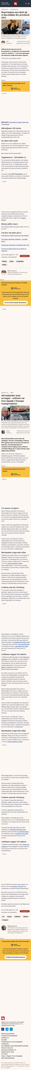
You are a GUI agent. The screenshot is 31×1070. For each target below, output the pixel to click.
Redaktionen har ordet (7, 1052)
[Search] (26, 4)
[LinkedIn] (11, 1029)
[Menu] (29, 4)
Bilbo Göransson (12, 271)
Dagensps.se (4, 9)
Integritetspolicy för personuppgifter (11, 1042)
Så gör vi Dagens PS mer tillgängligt (11, 1056)
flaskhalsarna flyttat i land (21, 642)
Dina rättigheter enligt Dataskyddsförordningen (14, 1046)
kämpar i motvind (6, 667)
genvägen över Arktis (21, 646)
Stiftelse (25, 916)
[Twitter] (7, 1029)
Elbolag (4, 261)
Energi (11, 261)
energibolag (20, 261)
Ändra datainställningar (7, 1058)
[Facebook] (2, 1029)
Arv (3, 916)
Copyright (4, 1040)
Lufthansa (17, 916)
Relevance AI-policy (7, 1048)
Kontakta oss (5, 1038)
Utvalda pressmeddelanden (9, 1036)
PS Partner (4, 1054)
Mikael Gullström (12, 926)
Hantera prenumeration (7, 1033)
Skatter (4, 264)
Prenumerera (24, 256)
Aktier (12, 392)
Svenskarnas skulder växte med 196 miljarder (15, 235)
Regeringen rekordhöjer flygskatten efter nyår (15, 245)
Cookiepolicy (5, 1044)
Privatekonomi (14, 9)
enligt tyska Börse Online (14, 563)
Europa (9, 916)
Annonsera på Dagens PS (8, 1050)
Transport (5, 920)
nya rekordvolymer (23, 644)
